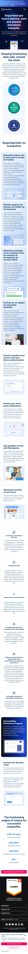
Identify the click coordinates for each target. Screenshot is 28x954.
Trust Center (17, 773)
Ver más (3, 941)
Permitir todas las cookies (14, 943)
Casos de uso (5, 909)
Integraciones (5, 913)
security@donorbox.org (9, 783)
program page (20, 733)
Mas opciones (5, 951)
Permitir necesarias (14, 947)
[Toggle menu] (24, 9)
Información (5, 905)
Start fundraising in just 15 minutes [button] (14, 872)
